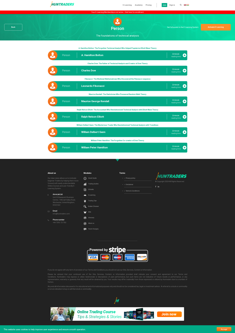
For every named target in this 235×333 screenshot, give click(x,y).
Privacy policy (130, 178)
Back (13, 27)
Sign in (172, 5)
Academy (138, 5)
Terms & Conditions (132, 191)
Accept (224, 329)
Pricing (149, 5)
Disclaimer (129, 184)
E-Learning (127, 5)
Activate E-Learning (217, 27)
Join (164, 5)
